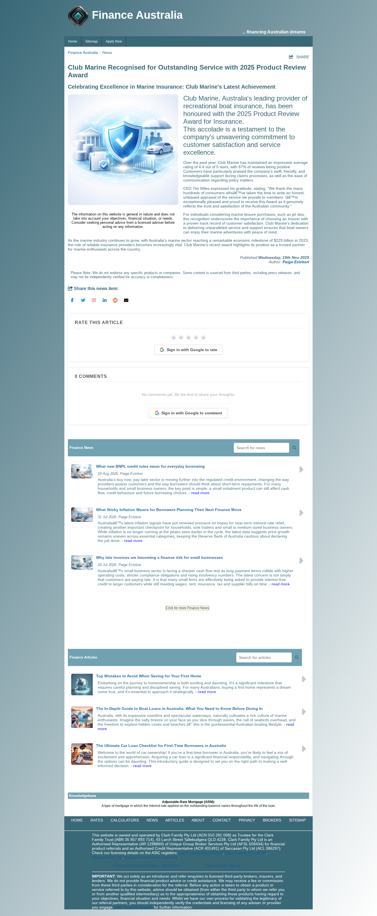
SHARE (299, 57)
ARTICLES (174, 820)
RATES (97, 820)
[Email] (126, 300)
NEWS (152, 820)
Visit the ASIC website (134, 907)
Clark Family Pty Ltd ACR (201, 853)
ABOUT (198, 820)
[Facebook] (72, 300)
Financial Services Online (135, 865)
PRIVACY (247, 820)
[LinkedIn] (104, 300)
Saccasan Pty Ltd (107, 857)
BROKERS (272, 820)
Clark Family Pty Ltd (222, 865)
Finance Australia (83, 52)
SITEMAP (297, 820)
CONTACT (222, 820)
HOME (77, 820)
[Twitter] (83, 300)
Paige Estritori (296, 262)
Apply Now (114, 41)
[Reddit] (115, 300)
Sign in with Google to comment (191, 413)
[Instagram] (93, 300)
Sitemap (91, 41)
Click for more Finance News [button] (187, 608)
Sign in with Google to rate (192, 350)
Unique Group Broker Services (151, 857)
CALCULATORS (125, 820)
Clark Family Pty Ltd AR (245, 853)
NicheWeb (171, 865)
